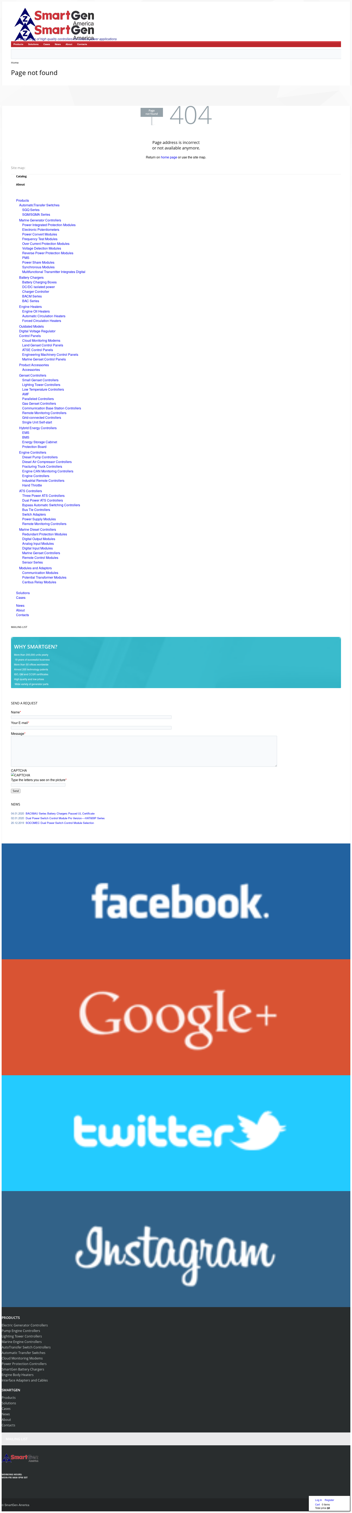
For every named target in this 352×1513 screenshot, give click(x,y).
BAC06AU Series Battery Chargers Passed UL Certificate (60, 813)
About (69, 44)
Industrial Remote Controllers (43, 480)
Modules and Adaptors (35, 568)
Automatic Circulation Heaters (43, 316)
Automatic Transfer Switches (23, 1353)
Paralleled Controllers (38, 398)
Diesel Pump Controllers (40, 457)
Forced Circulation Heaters (41, 320)
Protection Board (34, 446)
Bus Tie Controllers (36, 509)
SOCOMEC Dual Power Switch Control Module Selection (60, 823)
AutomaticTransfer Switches (39, 205)
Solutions (33, 44)
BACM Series (32, 296)
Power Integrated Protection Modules (49, 224)
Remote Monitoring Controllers (44, 412)
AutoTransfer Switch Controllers (26, 1347)
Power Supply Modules (39, 519)
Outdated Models (31, 326)
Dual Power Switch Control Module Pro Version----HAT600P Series (65, 818)
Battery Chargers (31, 277)
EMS (25, 432)
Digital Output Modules (38, 538)
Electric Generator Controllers (25, 1325)
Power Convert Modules (39, 234)
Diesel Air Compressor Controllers (47, 461)
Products (18, 44)
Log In (319, 1500)
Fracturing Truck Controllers (42, 466)
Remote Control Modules (40, 557)
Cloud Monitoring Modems (41, 340)
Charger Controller (35, 291)
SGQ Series (31, 209)
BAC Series (30, 300)
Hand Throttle (32, 485)
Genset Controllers (32, 375)
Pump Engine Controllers (21, 1330)
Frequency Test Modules (39, 239)
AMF (25, 394)
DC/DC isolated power (38, 286)
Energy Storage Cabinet (39, 442)
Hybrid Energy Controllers (38, 427)
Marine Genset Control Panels (44, 359)
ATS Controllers (30, 490)
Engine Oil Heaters (36, 311)
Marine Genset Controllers (41, 552)
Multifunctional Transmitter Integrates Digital (53, 271)
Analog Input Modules (38, 543)
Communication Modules (40, 572)
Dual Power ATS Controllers (42, 500)
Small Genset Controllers (40, 380)
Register (329, 1500)
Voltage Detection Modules (41, 248)
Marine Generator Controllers (40, 220)
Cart (317, 1504)
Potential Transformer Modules (44, 577)
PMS (25, 257)
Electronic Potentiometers (40, 229)
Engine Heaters (30, 306)
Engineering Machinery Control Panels (50, 354)
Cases (46, 44)
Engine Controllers (32, 452)
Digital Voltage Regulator (37, 331)
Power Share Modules (38, 262)
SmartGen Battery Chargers (23, 1369)
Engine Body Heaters (18, 1375)
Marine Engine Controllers (22, 1341)
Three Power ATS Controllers (43, 495)
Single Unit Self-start (37, 422)
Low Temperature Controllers (43, 389)
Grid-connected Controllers (41, 417)
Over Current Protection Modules (45, 243)
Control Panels (30, 335)
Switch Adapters (34, 514)
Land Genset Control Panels (42, 345)
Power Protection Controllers (24, 1364)
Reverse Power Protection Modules (47, 253)
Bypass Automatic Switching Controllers (51, 505)
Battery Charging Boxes (39, 282)
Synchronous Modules (38, 267)
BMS (25, 437)
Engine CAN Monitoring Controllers (47, 471)
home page (169, 157)
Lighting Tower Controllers (41, 384)
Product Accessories (34, 365)
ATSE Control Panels (37, 349)
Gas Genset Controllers (39, 403)
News (58, 44)
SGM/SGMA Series (36, 214)
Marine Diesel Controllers (37, 529)
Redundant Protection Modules (44, 534)
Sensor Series (32, 562)
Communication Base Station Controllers (51, 408)
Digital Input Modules (37, 548)
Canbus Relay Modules (39, 582)
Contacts (82, 44)
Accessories (31, 369)
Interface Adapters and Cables (25, 1380)
